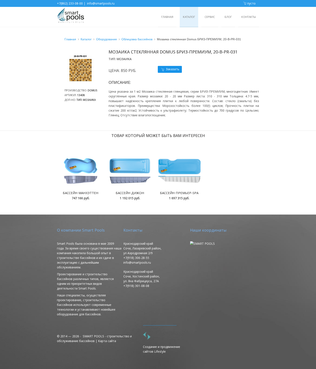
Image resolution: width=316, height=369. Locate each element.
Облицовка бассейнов (136, 39)
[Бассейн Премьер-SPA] (179, 171)
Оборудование (106, 39)
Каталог (86, 39)
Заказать (172, 69)
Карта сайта (107, 341)
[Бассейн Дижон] (129, 171)
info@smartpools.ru (101, 3)
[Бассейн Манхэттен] (80, 171)
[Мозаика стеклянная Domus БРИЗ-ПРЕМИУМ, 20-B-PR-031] (83, 86)
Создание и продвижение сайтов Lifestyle (161, 349)
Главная (70, 39)
